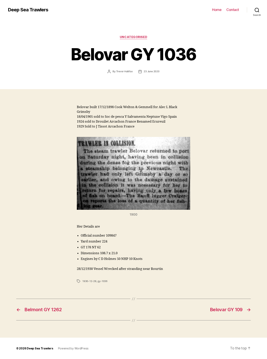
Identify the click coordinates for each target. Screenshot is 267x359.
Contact (232, 10)
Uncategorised (133, 37)
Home (216, 10)
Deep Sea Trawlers (28, 9)
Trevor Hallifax (124, 71)
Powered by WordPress (73, 348)
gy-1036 (103, 281)
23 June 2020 (151, 71)
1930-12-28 (89, 281)
